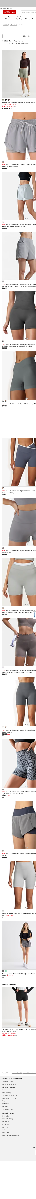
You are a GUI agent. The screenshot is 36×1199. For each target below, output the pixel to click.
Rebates (5, 1106)
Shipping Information (9, 1095)
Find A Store (6, 1116)
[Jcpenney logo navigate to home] (9, 12)
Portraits (5, 1127)
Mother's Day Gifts (17, 1073)
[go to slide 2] (27, 96)
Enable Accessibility (6, 8)
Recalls (4, 1101)
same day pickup (16, 41)
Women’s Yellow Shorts (29, 1073)
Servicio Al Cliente (8, 1109)
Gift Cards (5, 1104)
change (26, 43)
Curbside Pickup (7, 1119)
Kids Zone (5, 1133)
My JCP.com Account (9, 1084)
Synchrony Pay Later (9, 1098)
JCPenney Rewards (8, 1087)
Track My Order (7, 1081)
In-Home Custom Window (10, 1135)
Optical (4, 1130)
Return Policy (6, 1093)
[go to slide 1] (25, 96)
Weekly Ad (5, 1121)
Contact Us (6, 1090)
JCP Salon (5, 1124)
